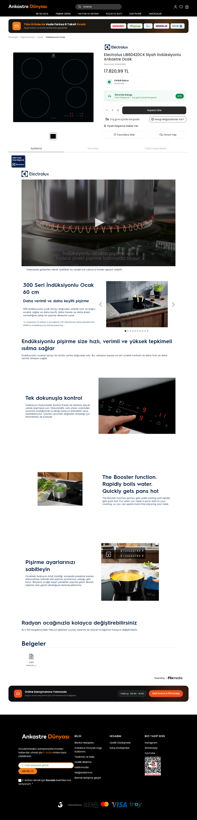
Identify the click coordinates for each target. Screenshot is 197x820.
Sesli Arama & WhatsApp (166, 693)
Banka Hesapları (84, 742)
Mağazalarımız (83, 772)
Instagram (151, 742)
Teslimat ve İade (84, 757)
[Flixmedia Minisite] (19, 161)
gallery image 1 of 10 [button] (125, 331)
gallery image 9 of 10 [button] (145, 331)
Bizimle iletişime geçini (87, 778)
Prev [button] (100, 304)
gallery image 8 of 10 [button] (142, 331)
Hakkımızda (81, 767)
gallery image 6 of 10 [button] (138, 331)
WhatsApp (151, 748)
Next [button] (173, 304)
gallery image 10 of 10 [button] (147, 331)
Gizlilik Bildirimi (82, 762)
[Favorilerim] (181, 6)
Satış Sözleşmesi (119, 748)
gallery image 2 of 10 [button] (128, 331)
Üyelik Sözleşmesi (120, 742)
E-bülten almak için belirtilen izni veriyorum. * (44, 782)
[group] (53, 86)
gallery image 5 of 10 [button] (135, 331)
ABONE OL (28, 771)
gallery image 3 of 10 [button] (130, 331)
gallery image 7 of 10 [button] (140, 331)
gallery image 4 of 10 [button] (133, 331)
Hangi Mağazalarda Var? (169, 119)
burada (50, 780)
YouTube (150, 753)
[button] (168, 678)
